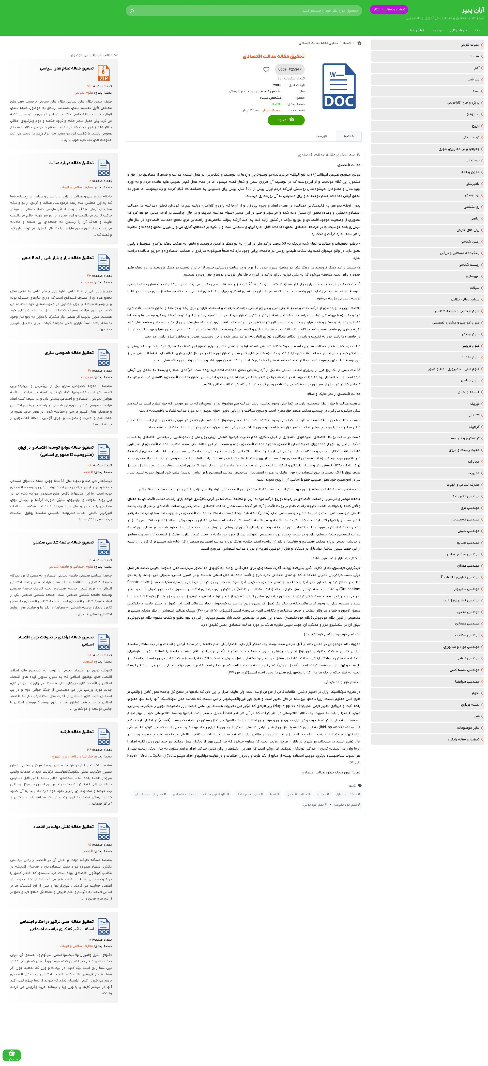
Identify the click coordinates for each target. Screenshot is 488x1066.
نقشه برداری (470, 704)
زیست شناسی (469, 264)
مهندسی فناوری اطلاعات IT (460, 577)
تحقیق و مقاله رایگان (464, 739)
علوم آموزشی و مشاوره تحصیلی (456, 322)
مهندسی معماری (467, 623)
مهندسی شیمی (469, 531)
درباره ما (437, 30)
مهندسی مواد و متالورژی (461, 647)
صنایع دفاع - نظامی (465, 299)
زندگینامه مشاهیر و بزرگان (460, 253)
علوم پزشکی (471, 334)
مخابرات (474, 461)
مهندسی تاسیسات (466, 519)
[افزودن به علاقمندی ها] (266, 69)
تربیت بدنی (471, 137)
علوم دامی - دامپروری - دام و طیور (454, 369)
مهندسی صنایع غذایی (463, 554)
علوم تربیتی (471, 345)
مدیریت (474, 473)
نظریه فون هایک (248, 794)
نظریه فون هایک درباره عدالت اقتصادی (199, 794)
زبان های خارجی (468, 230)
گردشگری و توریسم (465, 438)
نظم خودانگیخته (345, 805)
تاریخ (476, 126)
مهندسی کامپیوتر (467, 589)
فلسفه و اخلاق (469, 392)
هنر (477, 716)
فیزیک (475, 403)
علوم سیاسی (470, 380)
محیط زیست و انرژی (464, 450)
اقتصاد (475, 56)
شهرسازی (473, 276)
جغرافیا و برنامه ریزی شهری (459, 149)
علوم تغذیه (471, 357)
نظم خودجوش (313, 805)
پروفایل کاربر (458, 30)
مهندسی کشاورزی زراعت (461, 600)
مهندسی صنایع (468, 542)
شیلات (475, 287)
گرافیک (474, 427)
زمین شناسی (470, 241)
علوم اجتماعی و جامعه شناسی (457, 311)
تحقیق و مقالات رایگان (389, 9)
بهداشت (473, 79)
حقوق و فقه (470, 172)
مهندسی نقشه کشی (465, 670)
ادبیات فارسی (470, 44)
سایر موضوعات (468, 727)
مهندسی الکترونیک (465, 496)
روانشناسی (472, 207)
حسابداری (472, 160)
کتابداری (473, 415)
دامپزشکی (473, 183)
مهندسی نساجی (468, 658)
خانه (477, 30)
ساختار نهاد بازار (346, 794)
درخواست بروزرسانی (243, 91)
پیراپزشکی (472, 114)
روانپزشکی (472, 195)
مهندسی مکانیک (467, 635)
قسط (273, 794)
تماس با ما (417, 30)
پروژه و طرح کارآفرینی (463, 102)
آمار (477, 67)
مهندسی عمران (468, 565)
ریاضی (475, 218)
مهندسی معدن (468, 612)
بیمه (476, 91)
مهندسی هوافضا (467, 681)
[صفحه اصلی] (359, 43)
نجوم (476, 693)
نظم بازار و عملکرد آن (149, 794)
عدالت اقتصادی (297, 794)
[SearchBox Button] (132, 10)
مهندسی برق (470, 507)
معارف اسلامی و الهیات (463, 484)
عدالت (321, 794)
